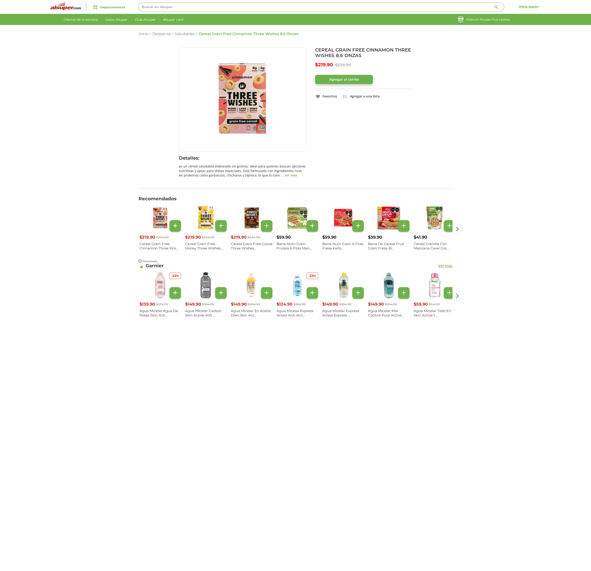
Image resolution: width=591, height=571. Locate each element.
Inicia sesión (529, 6)
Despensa (161, 34)
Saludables (185, 34)
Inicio (143, 34)
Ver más (445, 265)
